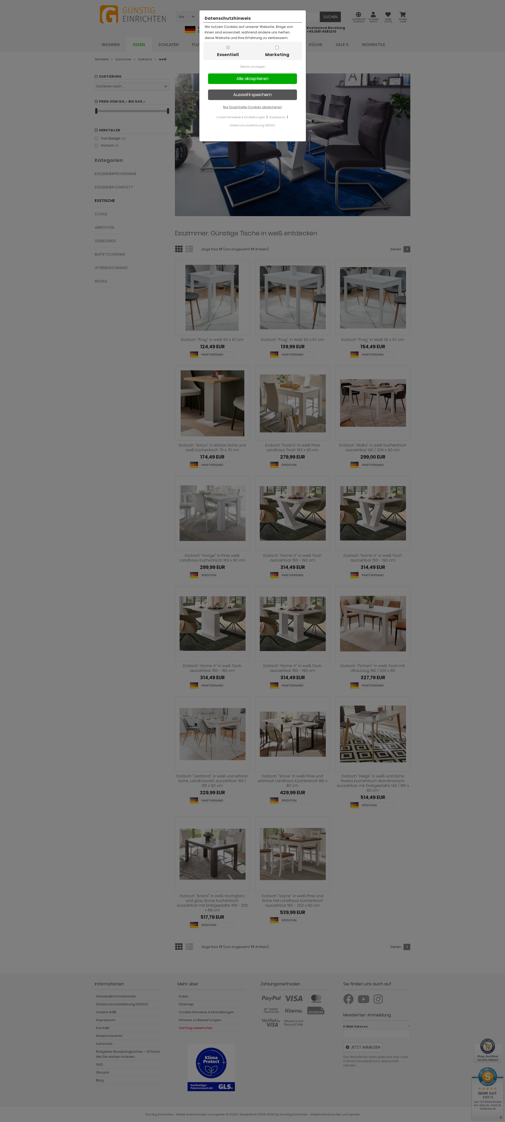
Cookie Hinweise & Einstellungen (240, 117)
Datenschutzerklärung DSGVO (252, 125)
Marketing (277, 55)
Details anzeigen (252, 66)
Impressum (277, 117)
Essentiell (228, 55)
